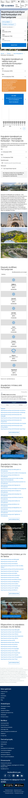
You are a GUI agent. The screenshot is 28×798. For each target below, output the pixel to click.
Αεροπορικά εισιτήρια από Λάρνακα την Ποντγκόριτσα (10, 485)
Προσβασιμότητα (5, 768)
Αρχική (2, 53)
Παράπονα (3, 733)
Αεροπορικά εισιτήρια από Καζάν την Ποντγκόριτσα (13, 488)
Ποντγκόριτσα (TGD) (7, 36)
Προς (3, 34)
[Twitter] (9, 775)
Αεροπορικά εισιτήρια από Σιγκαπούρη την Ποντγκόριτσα (11, 511)
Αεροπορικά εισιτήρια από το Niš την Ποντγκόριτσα (13, 473)
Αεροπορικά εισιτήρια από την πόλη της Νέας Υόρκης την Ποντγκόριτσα (12, 479)
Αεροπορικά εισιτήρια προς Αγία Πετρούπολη (12, 636)
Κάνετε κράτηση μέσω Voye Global (11, 616)
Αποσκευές (3, 708)
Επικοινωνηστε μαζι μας (6, 763)
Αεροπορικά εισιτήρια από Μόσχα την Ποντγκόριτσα (10, 475)
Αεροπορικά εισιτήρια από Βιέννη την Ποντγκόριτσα (10, 504)
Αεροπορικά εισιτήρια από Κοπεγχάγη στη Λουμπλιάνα (11, 420)
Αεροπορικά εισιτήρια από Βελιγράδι (10, 559)
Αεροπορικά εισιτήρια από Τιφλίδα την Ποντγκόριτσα (10, 515)
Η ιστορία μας (4, 742)
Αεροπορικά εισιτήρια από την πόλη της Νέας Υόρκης (12, 566)
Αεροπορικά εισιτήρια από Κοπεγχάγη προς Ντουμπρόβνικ (11, 426)
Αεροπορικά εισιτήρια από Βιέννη (9, 590)
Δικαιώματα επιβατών (5, 754)
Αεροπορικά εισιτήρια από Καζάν (9, 573)
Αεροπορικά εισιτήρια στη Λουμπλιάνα (10, 653)
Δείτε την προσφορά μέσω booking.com (13, 456)
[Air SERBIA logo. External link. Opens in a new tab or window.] (1, 393)
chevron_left (3, 99)
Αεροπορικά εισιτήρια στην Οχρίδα (9, 655)
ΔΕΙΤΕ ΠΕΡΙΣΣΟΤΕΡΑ (14, 432)
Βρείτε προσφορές (13, 102)
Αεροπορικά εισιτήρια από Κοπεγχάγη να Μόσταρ (13, 412)
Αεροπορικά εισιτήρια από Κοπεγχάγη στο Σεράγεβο (11, 415)
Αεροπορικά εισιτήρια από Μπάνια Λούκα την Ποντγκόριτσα (12, 498)
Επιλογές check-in (5, 725)
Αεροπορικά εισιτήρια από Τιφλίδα (9, 588)
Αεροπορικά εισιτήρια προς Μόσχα (9, 634)
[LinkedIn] (21, 775)
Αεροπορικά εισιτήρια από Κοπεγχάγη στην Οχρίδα (13, 423)
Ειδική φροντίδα (4, 729)
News (2, 746)
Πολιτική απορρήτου (5, 752)
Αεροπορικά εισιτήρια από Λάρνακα (9, 571)
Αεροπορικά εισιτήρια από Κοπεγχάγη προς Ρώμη (13, 429)
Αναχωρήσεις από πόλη (9, 793)
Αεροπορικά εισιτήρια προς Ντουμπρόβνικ (11, 657)
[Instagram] (13, 775)
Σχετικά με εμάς (13, 1)
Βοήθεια (2, 697)
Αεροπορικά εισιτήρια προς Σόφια (9, 650)
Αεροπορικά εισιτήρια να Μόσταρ (9, 646)
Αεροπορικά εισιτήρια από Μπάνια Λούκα (11, 579)
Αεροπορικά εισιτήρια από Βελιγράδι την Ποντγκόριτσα (11, 470)
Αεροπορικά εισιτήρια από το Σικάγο (10, 577)
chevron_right (25, 99)
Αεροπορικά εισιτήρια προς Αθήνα (9, 638)
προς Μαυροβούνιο (18, 53)
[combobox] (14, 71)
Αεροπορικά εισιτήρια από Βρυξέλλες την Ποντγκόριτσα (11, 508)
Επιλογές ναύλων (4, 716)
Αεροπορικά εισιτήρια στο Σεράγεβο (10, 648)
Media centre (4, 744)
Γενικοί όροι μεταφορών (6, 750)
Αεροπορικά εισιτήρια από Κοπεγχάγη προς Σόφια (13, 418)
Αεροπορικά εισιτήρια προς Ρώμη (9, 659)
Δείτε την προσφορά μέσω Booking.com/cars (14, 546)
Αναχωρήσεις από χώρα (19, 793)
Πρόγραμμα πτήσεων (5, 706)
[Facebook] (5, 775)
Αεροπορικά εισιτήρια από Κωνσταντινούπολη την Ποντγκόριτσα (13, 482)
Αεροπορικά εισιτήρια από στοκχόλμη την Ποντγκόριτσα (11, 494)
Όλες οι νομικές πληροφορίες (7, 756)
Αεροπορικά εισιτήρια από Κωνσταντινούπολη (12, 569)
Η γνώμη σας (3, 735)
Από (3, 30)
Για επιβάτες (2, 1)
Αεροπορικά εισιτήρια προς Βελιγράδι (10, 630)
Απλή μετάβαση (6, 22)
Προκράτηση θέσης (5, 710)
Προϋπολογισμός (4, 160)
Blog (2, 700)
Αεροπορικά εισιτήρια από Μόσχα (9, 563)
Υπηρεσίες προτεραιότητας (7, 712)
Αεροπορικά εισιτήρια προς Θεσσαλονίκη (11, 632)
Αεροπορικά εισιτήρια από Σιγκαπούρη (10, 585)
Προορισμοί (3, 714)
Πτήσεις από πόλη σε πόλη (8, 791)
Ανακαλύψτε (3, 695)
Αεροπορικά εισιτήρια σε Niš (8, 640)
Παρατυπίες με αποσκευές (6, 727)
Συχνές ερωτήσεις (5, 723)
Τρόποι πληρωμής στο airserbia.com (9, 731)
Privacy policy (24, 392)
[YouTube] (17, 775)
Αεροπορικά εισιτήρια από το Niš (9, 561)
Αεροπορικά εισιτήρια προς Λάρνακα (10, 642)
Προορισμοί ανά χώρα (9, 790)
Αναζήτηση (14, 45)
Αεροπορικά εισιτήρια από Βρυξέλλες (10, 581)
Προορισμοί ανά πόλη (18, 790)
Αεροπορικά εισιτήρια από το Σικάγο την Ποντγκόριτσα (11, 491)
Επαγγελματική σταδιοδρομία (7, 748)
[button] (9, 24)
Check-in (3, 693)
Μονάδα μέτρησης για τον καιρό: (19, 272)
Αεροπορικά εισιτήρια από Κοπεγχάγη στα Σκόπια (13, 410)
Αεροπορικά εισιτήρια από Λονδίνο (9, 583)
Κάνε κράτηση (17, 5)
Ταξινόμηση (3, 165)
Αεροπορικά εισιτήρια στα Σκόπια (9, 644)
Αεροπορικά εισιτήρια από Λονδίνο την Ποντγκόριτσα (10, 501)
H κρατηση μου (22, 6)
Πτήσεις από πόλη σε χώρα (19, 791)
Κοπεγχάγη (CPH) (6, 31)
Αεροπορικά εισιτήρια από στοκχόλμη (10, 575)
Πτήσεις (9, 53)
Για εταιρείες (8, 1)
